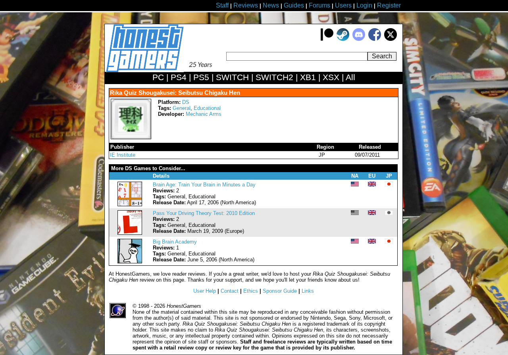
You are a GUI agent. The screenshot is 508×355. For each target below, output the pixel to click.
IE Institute (122, 155)
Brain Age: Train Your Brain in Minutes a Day (204, 185)
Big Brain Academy (175, 242)
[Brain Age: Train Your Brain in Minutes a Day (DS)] (129, 204)
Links (308, 291)
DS (185, 102)
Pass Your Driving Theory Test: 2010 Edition (204, 213)
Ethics (250, 291)
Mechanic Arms (203, 114)
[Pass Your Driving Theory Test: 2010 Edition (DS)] (129, 233)
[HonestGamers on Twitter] (390, 39)
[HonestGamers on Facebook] (374, 39)
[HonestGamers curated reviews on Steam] (343, 39)
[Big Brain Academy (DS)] (129, 262)
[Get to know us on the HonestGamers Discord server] (358, 39)
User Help (204, 291)
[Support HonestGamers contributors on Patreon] (327, 39)
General (181, 108)
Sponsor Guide (280, 291)
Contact (230, 291)
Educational (207, 108)
